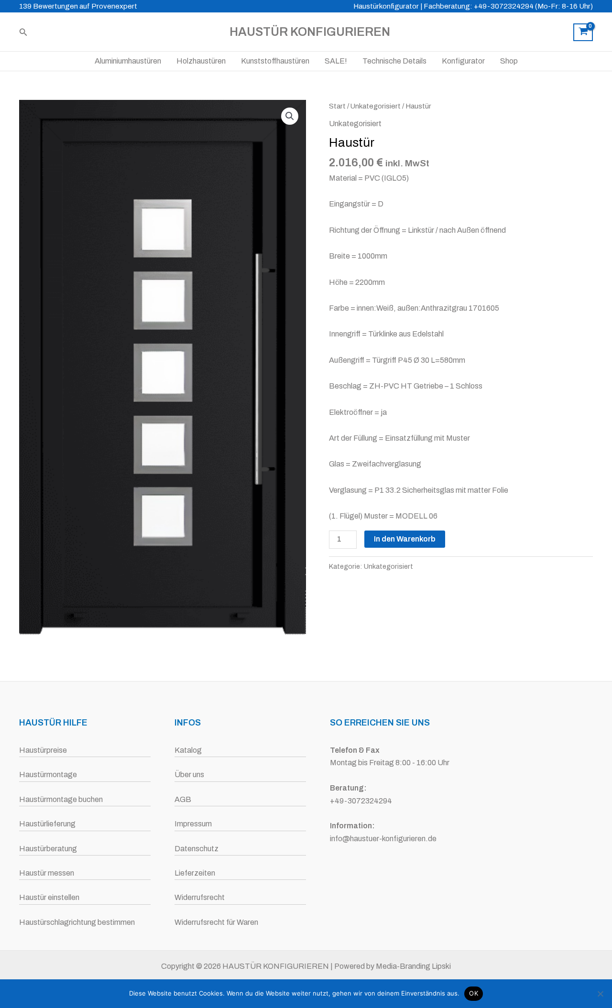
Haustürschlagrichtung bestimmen (77, 922)
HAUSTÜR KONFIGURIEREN (310, 31)
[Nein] (600, 993)
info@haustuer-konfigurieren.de (383, 839)
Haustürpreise (43, 750)
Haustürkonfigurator (386, 6)
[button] (23, 32)
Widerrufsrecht (200, 897)
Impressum (193, 824)
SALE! (336, 61)
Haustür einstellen (49, 897)
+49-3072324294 (361, 801)
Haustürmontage (48, 774)
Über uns (189, 774)
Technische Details (394, 61)
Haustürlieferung (47, 824)
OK (473, 993)
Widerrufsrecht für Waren (216, 922)
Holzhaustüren (201, 61)
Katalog (188, 750)
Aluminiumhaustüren (128, 61)
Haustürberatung (48, 849)
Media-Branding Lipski (413, 966)
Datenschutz (197, 849)
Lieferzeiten (195, 873)
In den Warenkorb (405, 539)
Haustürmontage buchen (61, 799)
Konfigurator (463, 61)
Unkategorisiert (375, 106)
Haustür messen (46, 873)
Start (337, 106)
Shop (509, 61)
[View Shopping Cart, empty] (583, 32)
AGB (183, 799)
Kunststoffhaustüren (275, 61)
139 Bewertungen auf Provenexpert (78, 6)
